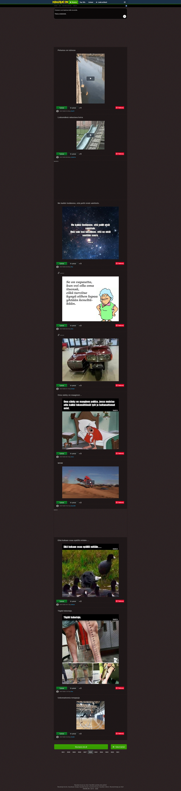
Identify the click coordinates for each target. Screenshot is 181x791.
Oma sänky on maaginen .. (70, 395)
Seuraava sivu (80, 747)
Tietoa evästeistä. (60, 14)
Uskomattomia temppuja (69, 698)
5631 (63, 752)
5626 (90, 752)
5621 (117, 752)
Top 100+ (83, 2)
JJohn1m (73, 157)
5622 (112, 752)
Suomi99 (73, 506)
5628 (79, 752)
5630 (68, 752)
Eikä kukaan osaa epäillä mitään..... (73, 540)
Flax (72, 267)
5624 (101, 752)
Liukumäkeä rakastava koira (70, 117)
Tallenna (121, 108)
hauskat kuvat (66, 5)
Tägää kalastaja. (65, 611)
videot (75, 5)
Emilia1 (73, 389)
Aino (72, 329)
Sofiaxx (73, 604)
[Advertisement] (90, 34)
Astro (72, 457)
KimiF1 (73, 111)
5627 (85, 752)
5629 (74, 752)
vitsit (55, 5)
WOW (60, 463)
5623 (106, 752)
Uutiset (90, 2)
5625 (95, 752)
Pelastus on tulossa (66, 50)
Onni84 (73, 737)
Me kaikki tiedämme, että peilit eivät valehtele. (78, 203)
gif (60, 5)
